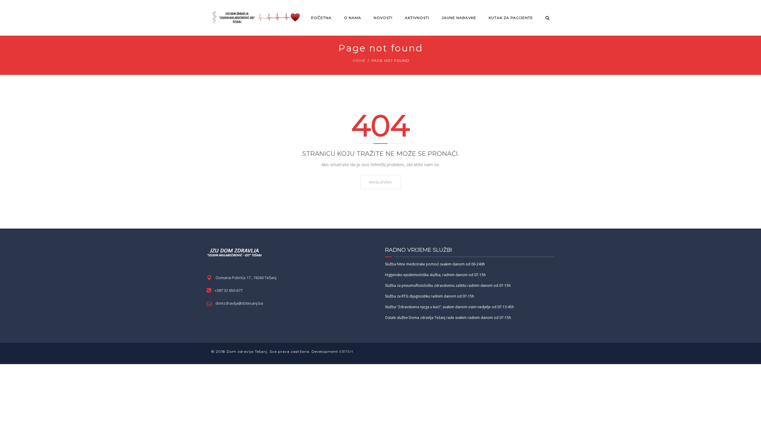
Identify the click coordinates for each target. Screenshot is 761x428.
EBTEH (345, 351)
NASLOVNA (380, 182)
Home (359, 60)
